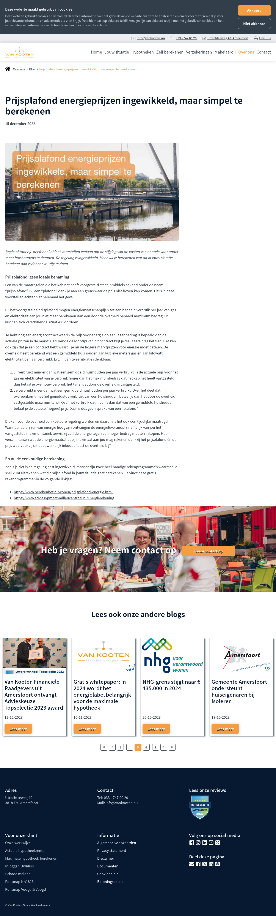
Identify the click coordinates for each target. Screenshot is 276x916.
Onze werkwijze (18, 842)
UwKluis (265, 38)
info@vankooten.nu (151, 38)
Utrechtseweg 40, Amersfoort (227, 38)
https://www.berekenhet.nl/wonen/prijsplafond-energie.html (63, 491)
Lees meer (18, 728)
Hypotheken (143, 52)
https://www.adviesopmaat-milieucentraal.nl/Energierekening (64, 497)
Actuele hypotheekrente (24, 850)
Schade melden (18, 873)
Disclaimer (105, 858)
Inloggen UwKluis (19, 866)
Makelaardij (225, 52)
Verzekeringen (199, 52)
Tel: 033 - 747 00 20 (112, 797)
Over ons (246, 52)
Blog (32, 69)
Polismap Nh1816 (19, 881)
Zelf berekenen (169, 52)
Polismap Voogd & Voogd (25, 889)
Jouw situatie (117, 52)
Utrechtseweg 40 (18, 797)
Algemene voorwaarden (116, 842)
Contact (264, 52)
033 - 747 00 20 (186, 38)
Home (96, 52)
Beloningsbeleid (110, 881)
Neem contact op (208, 551)
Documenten (107, 866)
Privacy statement (111, 850)
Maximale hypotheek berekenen (31, 858)
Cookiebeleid (108, 873)
